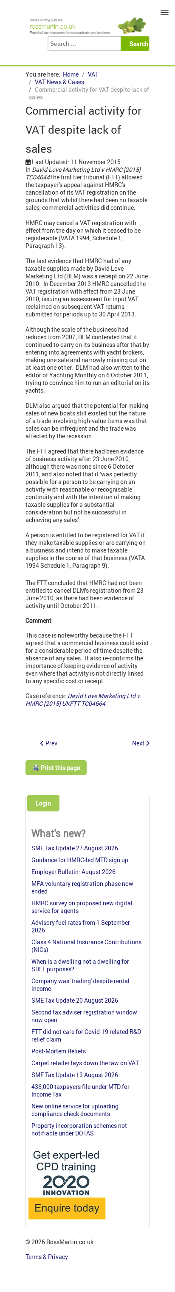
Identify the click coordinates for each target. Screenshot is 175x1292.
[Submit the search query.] (137, 43)
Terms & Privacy (47, 1257)
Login (43, 803)
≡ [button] (164, 12)
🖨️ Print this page (56, 768)
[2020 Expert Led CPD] (66, 1222)
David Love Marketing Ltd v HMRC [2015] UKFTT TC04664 (82, 699)
